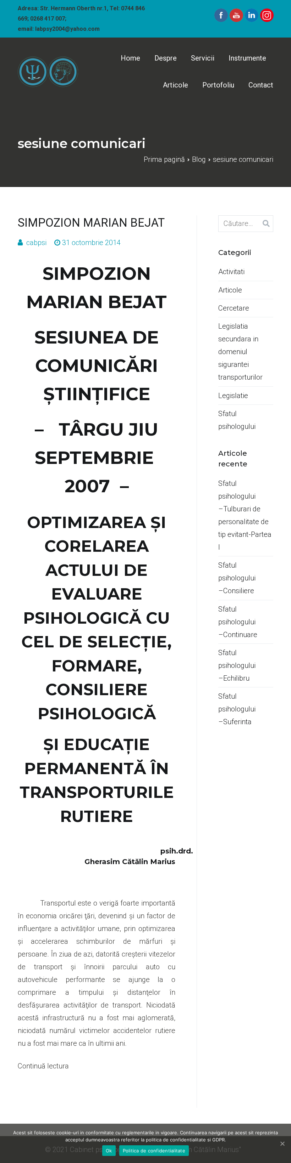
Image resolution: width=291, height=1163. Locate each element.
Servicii (202, 58)
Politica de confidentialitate (154, 1150)
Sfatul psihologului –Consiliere (237, 578)
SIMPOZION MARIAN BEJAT (91, 222)
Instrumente (247, 58)
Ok (109, 1150)
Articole (175, 85)
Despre (165, 58)
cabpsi (36, 242)
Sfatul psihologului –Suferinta (237, 709)
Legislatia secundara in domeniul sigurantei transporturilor (240, 351)
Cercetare (233, 308)
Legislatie (233, 395)
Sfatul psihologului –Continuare (237, 622)
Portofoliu (218, 85)
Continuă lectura (43, 1066)
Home (130, 58)
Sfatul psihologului (237, 420)
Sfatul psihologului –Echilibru (237, 665)
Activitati (231, 271)
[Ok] (282, 1143)
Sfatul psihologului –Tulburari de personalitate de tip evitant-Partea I (244, 515)
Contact (260, 85)
